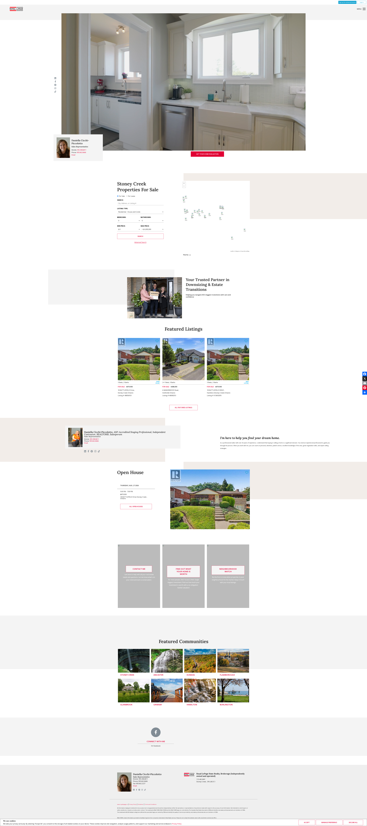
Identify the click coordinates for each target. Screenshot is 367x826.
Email (73, 155)
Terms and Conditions (150, 804)
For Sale (122, 196)
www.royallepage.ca (122, 804)
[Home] (16, 9)
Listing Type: (122, 209)
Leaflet (232, 251)
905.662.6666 (81, 152)
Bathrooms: (146, 217)
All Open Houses (136, 506)
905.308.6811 (81, 150)
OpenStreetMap (245, 251)
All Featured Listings (183, 407)
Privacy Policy (176, 824)
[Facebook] (364, 374)
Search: (120, 200)
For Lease (131, 196)
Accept (307, 822)
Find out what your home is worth (183, 571)
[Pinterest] (364, 387)
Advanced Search (140, 242)
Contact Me (139, 569)
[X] (364, 378)
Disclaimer (141, 804)
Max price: (145, 226)
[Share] (364, 392)
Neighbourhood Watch (228, 570)
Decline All (353, 822)
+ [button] (184, 183)
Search (140, 236)
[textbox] (140, 203)
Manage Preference (329, 822)
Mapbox (238, 251)
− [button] (184, 186)
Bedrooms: (121, 217)
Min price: (121, 226)
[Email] (364, 383)
